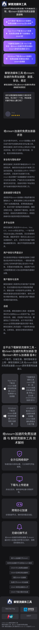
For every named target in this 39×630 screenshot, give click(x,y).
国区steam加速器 (19, 577)
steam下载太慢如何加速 (19, 592)
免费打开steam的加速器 (19, 582)
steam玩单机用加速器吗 (19, 573)
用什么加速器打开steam (19, 558)
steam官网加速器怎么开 (19, 587)
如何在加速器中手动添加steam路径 (19, 563)
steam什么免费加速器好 (19, 568)
